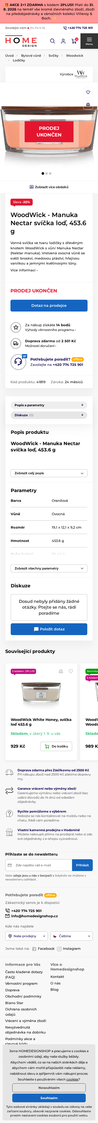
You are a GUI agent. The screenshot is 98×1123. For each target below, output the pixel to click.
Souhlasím (49, 1098)
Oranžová (60, 500)
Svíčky (54, 55)
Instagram (72, 948)
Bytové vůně (31, 55)
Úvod (9, 55)
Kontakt (57, 976)
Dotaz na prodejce (49, 305)
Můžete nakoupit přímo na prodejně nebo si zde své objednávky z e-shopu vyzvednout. (55, 836)
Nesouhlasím (49, 1088)
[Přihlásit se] (63, 41)
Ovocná (58, 514)
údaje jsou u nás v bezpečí (32, 875)
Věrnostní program (21, 983)
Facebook (46, 948)
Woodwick (74, 55)
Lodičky (19, 60)
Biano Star (14, 1003)
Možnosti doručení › (40, 346)
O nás (55, 983)
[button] (53, 41)
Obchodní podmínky (23, 996)
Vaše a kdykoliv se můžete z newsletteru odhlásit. (45, 877)
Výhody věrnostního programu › (50, 330)
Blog (54, 989)
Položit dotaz (52, 629)
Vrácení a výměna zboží (25, 1021)
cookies (72, 1079)
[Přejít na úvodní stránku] (21, 41)
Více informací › (24, 270)
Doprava (12, 990)
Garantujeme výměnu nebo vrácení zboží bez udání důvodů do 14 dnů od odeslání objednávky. (53, 797)
